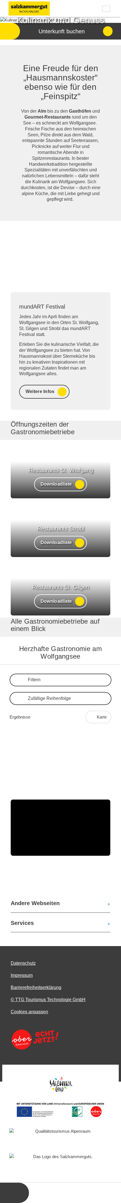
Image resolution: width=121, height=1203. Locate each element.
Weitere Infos (40, 391)
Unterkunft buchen (62, 31)
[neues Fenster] (35, 1040)
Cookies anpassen (29, 1011)
